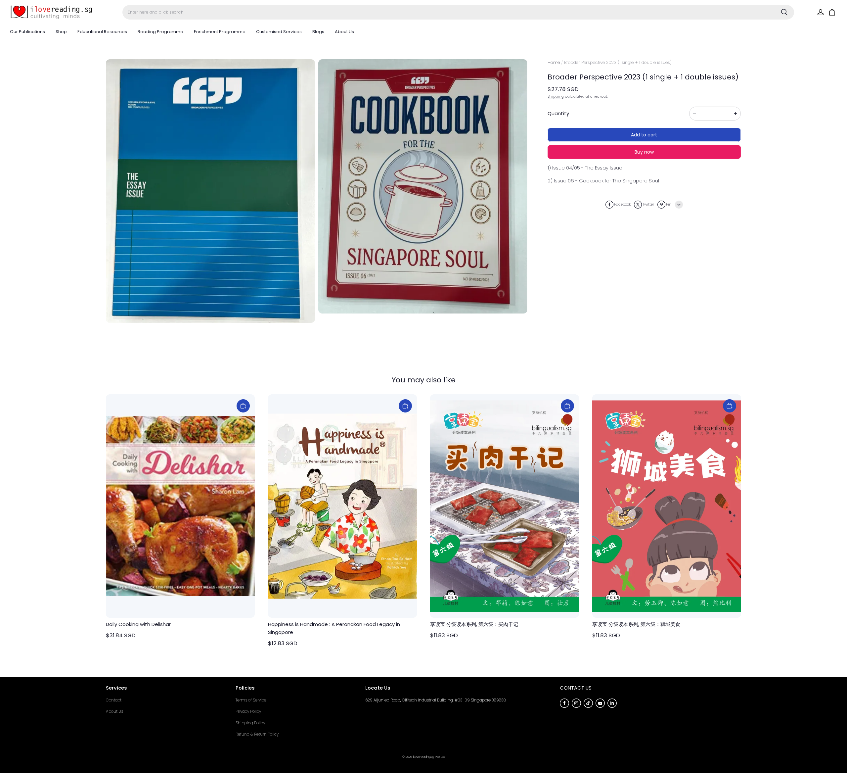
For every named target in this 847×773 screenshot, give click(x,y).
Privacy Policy (248, 711)
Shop (61, 31)
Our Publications (27, 31)
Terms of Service (251, 700)
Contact (113, 700)
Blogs (318, 31)
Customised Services (279, 31)
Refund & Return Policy (257, 734)
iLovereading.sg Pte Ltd (429, 756)
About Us (344, 31)
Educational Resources (102, 31)
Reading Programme (160, 31)
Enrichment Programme (219, 31)
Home (554, 62)
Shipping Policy (250, 723)
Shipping (556, 96)
